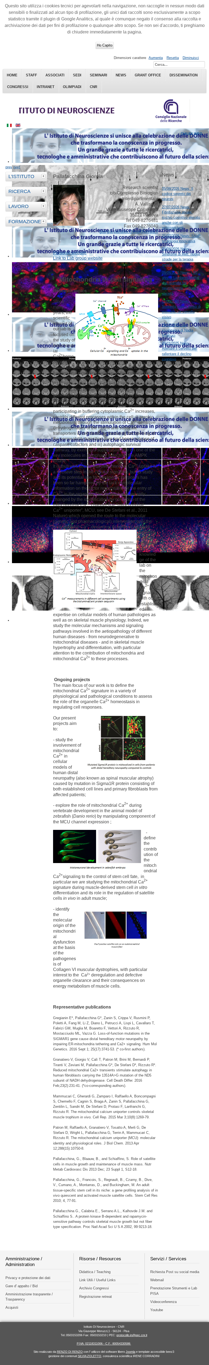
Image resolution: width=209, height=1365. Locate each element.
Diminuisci (191, 58)
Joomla (130, 1351)
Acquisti (11, 1307)
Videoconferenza (163, 1302)
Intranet (45, 87)
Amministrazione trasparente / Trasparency (29, 1296)
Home (12, 75)
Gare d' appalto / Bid (21, 1286)
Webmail (157, 1280)
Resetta (173, 58)
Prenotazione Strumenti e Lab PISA (173, 1290)
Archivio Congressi (94, 1288)
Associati (54, 75)
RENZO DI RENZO (70, 1351)
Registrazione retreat (95, 1297)
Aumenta (156, 58)
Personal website (70, 252)
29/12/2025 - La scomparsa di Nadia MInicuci (177, 330)
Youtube (156, 1310)
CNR (93, 87)
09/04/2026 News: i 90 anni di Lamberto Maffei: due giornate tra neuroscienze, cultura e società (181, 283)
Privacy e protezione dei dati (27, 1278)
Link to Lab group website (78, 258)
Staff (31, 75)
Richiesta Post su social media (174, 1272)
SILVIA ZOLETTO (89, 1356)
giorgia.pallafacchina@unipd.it (128, 231)
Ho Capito (104, 45)
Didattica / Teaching (94, 1272)
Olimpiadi (72, 87)
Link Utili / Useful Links (97, 1280)
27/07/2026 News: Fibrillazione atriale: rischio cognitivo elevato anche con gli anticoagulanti (181, 217)
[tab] (44, 176)
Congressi (17, 87)
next (16, 167)
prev (8, 167)
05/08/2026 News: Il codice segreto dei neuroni (177, 194)
